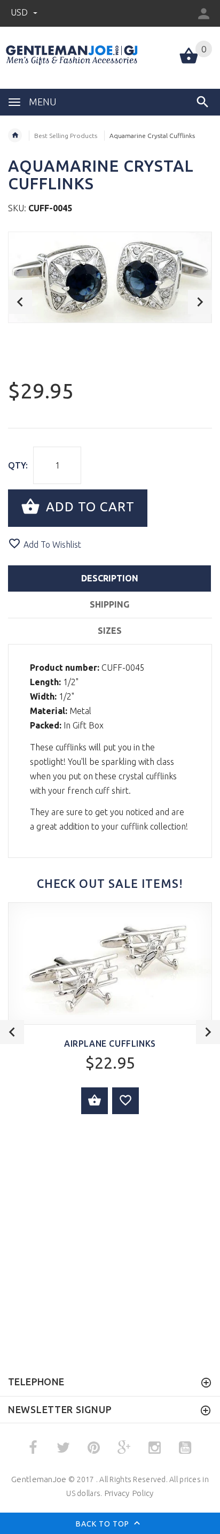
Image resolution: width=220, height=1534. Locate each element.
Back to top (103, 1523)
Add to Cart (88, 507)
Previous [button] (20, 302)
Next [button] (200, 302)
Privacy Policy (129, 1493)
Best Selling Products (65, 135)
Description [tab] (109, 578)
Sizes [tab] (110, 630)
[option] (110, 277)
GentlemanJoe (38, 1479)
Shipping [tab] (109, 604)
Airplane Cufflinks (110, 1043)
